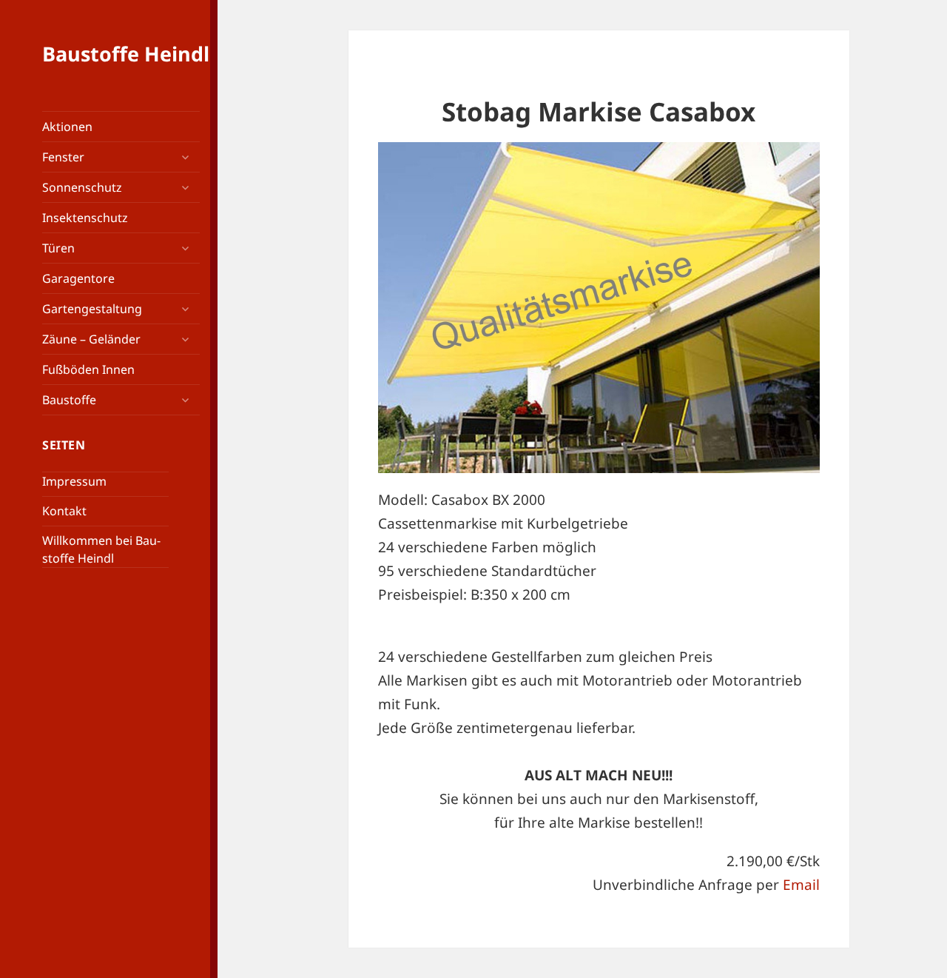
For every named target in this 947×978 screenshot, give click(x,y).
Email (801, 884)
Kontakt (64, 511)
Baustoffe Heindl (125, 53)
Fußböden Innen (88, 369)
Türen (58, 248)
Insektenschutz (85, 218)
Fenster (63, 157)
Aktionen (67, 126)
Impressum (74, 481)
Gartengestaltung (92, 309)
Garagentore (78, 278)
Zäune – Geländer (91, 339)
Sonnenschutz (82, 187)
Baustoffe (69, 400)
